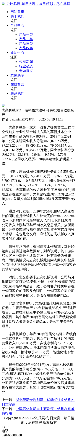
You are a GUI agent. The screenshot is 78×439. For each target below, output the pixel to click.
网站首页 (17, 12)
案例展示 (17, 75)
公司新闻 (26, 61)
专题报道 (26, 71)
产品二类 (26, 39)
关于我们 (17, 16)
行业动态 (26, 66)
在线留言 (17, 84)
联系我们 (17, 93)
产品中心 (17, 25)
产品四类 (26, 48)
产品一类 (26, 34)
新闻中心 (17, 52)
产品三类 (26, 43)
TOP (5, 427)
